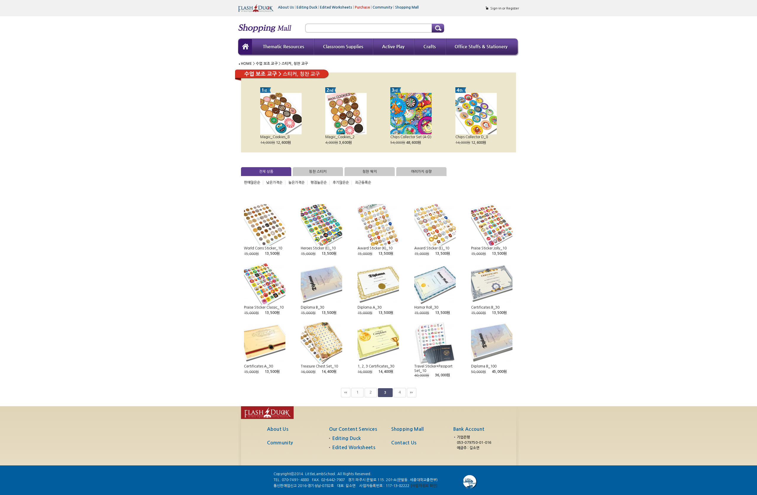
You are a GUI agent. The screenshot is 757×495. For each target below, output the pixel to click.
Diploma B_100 (483, 366)
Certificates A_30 (258, 366)
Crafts (430, 47)
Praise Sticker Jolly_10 (489, 248)
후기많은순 (341, 182)
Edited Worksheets (337, 7)
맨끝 (411, 392)
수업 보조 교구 (267, 63)
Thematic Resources (283, 47)
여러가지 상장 (421, 171)
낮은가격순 (274, 182)
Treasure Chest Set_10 (319, 366)
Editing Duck (308, 7)
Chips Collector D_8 (471, 137)
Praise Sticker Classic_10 (264, 307)
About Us (287, 7)
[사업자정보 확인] (423, 486)
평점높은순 (318, 182)
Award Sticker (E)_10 (431, 248)
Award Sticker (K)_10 (375, 248)
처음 (345, 392)
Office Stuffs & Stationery (482, 47)
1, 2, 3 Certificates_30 (376, 366)
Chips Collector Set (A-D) (410, 137)
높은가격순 (296, 182)
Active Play (394, 47)
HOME (246, 63)
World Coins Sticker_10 (263, 248)
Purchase (363, 7)
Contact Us (404, 443)
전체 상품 (266, 171)
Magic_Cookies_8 (274, 137)
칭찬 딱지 (370, 171)
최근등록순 (363, 182)
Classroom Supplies (343, 47)
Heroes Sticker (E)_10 (318, 248)
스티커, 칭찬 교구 (295, 63)
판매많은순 (252, 182)
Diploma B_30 (312, 307)
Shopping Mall (407, 7)
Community (383, 7)
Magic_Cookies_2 (340, 137)
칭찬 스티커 (317, 171)
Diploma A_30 (369, 307)
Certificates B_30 (485, 307)
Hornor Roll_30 (426, 307)
